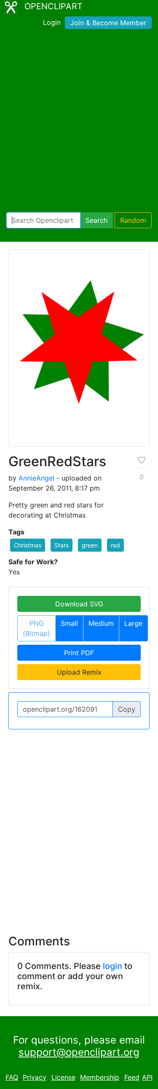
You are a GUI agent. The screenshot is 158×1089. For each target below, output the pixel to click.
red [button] (115, 545)
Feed (131, 1077)
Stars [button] (61, 545)
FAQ (11, 1077)
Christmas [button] (27, 545)
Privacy (34, 1077)
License (63, 1077)
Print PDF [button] (79, 653)
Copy (126, 709)
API (147, 1077)
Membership (99, 1077)
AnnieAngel (36, 478)
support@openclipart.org (79, 1052)
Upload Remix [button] (79, 672)
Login (52, 22)
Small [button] (69, 623)
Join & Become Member (108, 23)
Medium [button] (101, 623)
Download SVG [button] (79, 604)
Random (133, 220)
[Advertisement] (79, 122)
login (112, 966)
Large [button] (133, 623)
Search (96, 220)
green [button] (90, 545)
